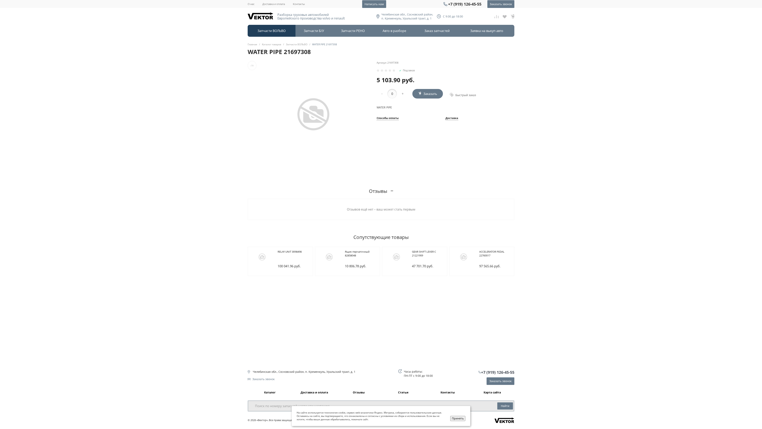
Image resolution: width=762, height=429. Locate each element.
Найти (505, 406)
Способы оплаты (388, 118)
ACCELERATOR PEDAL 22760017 (491, 253)
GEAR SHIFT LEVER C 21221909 (424, 253)
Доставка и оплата (273, 4)
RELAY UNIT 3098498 (290, 251)
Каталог (270, 392)
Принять (458, 418)
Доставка (451, 118)
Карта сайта (492, 392)
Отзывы (359, 392)
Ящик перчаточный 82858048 (357, 253)
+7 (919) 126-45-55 (464, 4)
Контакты (299, 4)
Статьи (403, 392)
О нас (251, 4)
